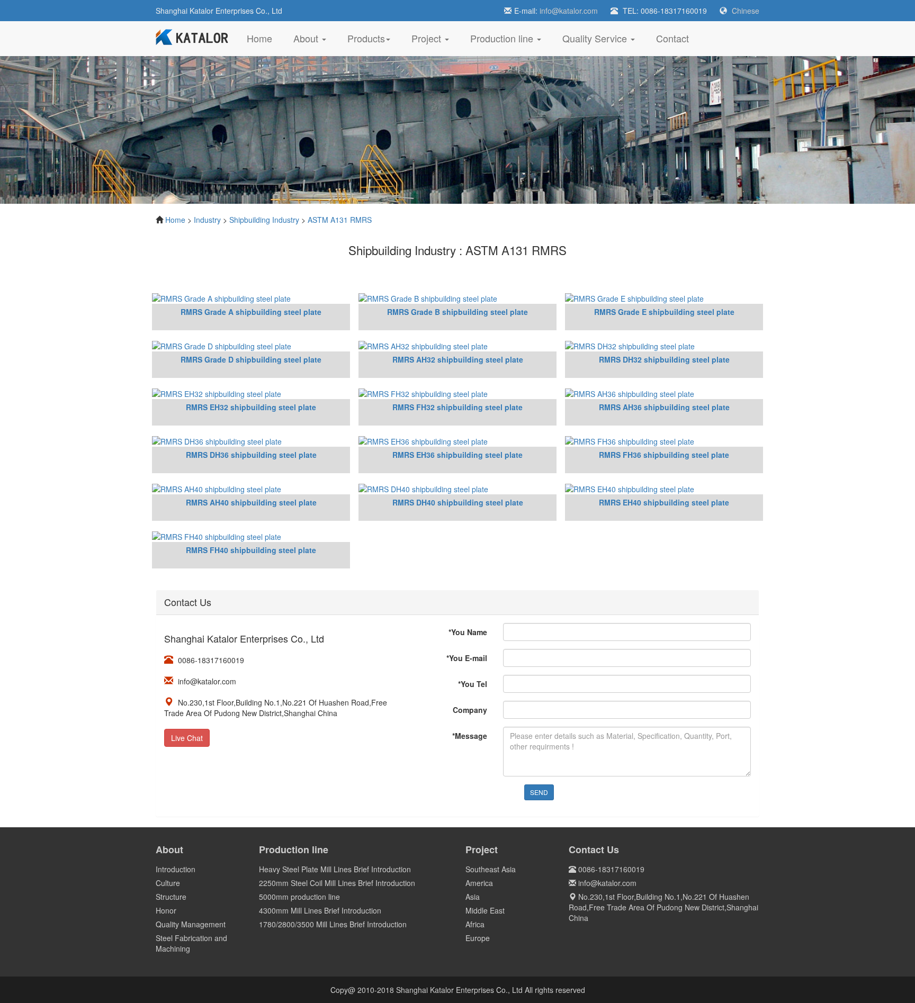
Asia (472, 896)
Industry (207, 219)
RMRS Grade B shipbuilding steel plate (457, 311)
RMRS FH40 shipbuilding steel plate (251, 550)
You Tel (472, 684)
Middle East (485, 910)
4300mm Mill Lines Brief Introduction (320, 910)
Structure (171, 896)
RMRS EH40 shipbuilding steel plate (664, 502)
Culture (168, 883)
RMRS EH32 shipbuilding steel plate (251, 407)
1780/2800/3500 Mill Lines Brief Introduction (333, 924)
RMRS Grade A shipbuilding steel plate (251, 311)
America (479, 883)
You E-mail (466, 658)
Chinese (745, 10)
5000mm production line (299, 896)
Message (469, 735)
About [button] (307, 38)
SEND (539, 792)
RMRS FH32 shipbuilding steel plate (457, 407)
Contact (672, 38)
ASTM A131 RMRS (340, 219)
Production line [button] (503, 38)
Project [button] (427, 38)
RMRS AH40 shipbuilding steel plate (251, 502)
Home (265, 38)
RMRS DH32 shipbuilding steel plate (664, 359)
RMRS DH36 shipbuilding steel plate (251, 454)
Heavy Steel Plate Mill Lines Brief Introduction (335, 869)
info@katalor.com (569, 10)
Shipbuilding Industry (264, 219)
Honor (166, 910)
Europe (477, 938)
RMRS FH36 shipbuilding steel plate (664, 454)
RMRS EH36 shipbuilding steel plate (457, 454)
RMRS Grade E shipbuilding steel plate (664, 311)
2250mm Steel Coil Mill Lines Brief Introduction (337, 883)
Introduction (175, 869)
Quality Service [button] (596, 38)
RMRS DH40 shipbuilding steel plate (457, 502)
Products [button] (366, 38)
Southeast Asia (490, 869)
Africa (475, 924)
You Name (467, 632)
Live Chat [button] (187, 738)
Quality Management (191, 924)
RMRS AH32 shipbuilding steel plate (457, 359)
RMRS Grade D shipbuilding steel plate (251, 359)
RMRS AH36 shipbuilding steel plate (664, 407)
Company (470, 709)
